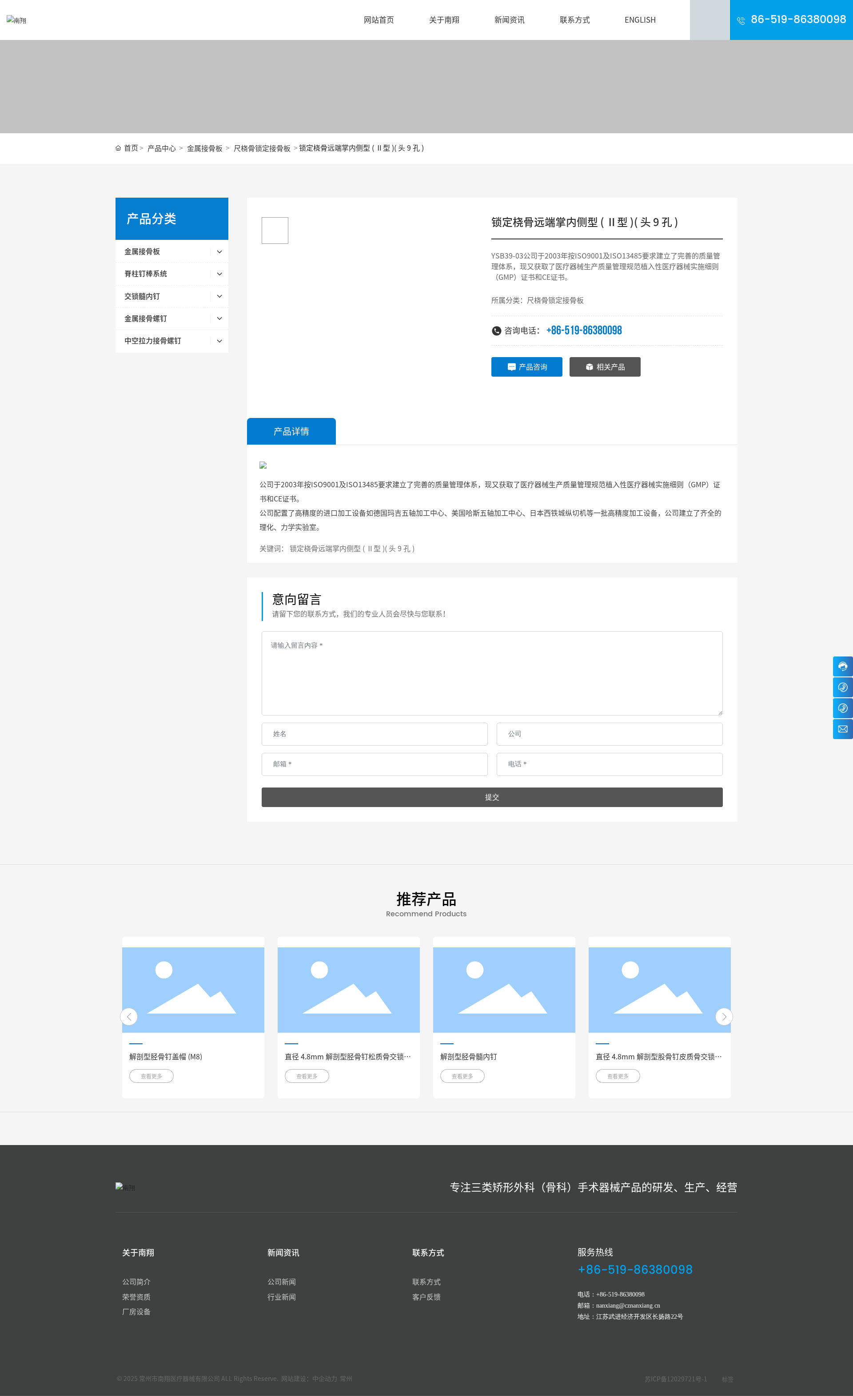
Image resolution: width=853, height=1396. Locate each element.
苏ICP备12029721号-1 (676, 1379)
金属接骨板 (205, 148)
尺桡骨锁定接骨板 (262, 148)
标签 (727, 1379)
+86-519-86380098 (584, 330)
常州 (346, 1379)
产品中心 (161, 148)
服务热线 (595, 1252)
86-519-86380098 (798, 20)
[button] (129, 1017)
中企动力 (324, 1379)
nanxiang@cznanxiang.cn (628, 1305)
